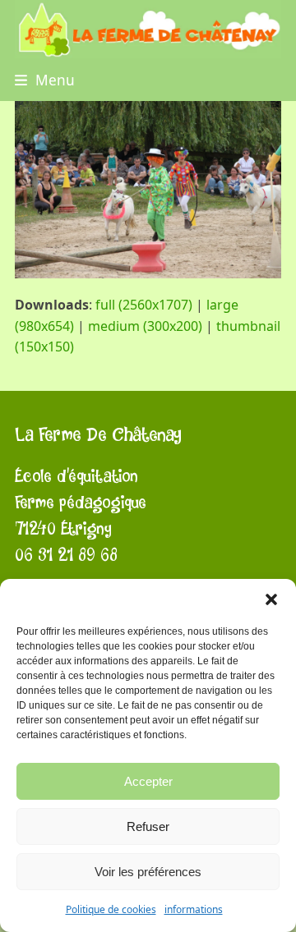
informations (193, 909)
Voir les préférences (148, 872)
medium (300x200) (145, 326)
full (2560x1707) (143, 305)
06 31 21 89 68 (66, 555)
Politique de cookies (111, 909)
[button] (271, 599)
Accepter (148, 781)
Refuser (148, 826)
